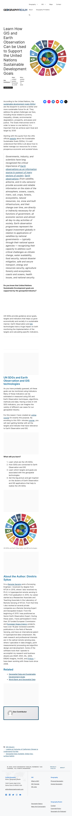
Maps (51, 4)
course (31, 420)
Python (31, 659)
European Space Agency (17, 624)
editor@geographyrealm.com (14, 789)
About (31, 10)
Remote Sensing (14, 584)
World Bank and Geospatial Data (22, 679)
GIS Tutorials (35, 784)
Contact (58, 4)
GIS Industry (8, 87)
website (13, 139)
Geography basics (36, 803)
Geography (32, 4)
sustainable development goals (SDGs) (20, 104)
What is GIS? (35, 781)
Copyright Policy (56, 808)
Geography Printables (43, 10)
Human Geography (56, 784)
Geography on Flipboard (58, 811)
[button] (29, 15)
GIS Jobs (34, 787)
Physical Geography (57, 781)
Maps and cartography (38, 806)
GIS (42, 4)
